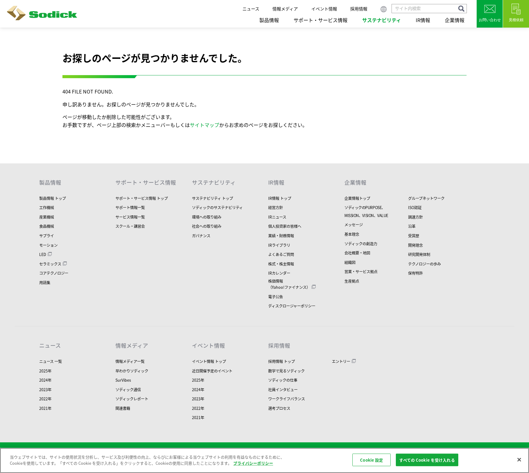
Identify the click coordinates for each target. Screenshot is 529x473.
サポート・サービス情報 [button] (320, 20)
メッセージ (353, 224)
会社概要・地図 (357, 253)
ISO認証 (415, 207)
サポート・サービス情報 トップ (141, 198)
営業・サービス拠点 (360, 271)
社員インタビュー (283, 389)
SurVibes (123, 380)
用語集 (44, 282)
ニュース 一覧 (50, 361)
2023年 (45, 389)
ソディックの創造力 (360, 243)
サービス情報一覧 (130, 217)
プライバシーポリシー (253, 463)
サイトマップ (204, 124)
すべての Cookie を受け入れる (427, 460)
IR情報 (276, 182)
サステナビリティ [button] (381, 20)
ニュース (250, 9)
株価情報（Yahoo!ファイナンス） (289, 284)
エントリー (341, 361)
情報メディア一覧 (129, 361)
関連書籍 (122, 408)
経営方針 (275, 207)
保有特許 (415, 273)
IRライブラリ (279, 245)
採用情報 (358, 9)
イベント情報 (324, 9)
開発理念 (415, 245)
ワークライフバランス (286, 399)
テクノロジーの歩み (424, 264)
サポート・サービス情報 (145, 182)
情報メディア (285, 9)
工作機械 (46, 207)
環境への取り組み (206, 217)
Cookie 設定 (371, 460)
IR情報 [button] (423, 20)
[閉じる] (519, 459)
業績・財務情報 (281, 235)
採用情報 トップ (281, 361)
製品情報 (50, 182)
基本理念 (351, 234)
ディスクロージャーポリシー (291, 306)
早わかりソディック (131, 371)
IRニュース (277, 217)
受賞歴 (413, 235)
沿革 (411, 226)
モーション (48, 245)
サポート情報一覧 (130, 207)
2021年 (45, 408)
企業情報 (355, 182)
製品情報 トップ (52, 198)
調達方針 (415, 217)
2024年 (45, 380)
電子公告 (275, 296)
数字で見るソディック (286, 371)
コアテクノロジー (53, 273)
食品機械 (46, 226)
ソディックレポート (131, 399)
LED (42, 254)
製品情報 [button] (269, 20)
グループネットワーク (426, 198)
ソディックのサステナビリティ (217, 207)
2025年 (45, 371)
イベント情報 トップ (209, 361)
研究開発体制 (419, 254)
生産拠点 (351, 281)
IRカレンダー (279, 273)
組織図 (349, 262)
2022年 (45, 399)
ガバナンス (201, 235)
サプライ (46, 235)
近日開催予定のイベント (212, 371)
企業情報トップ (357, 198)
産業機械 (46, 217)
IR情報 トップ (279, 198)
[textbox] (429, 8)
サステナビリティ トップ (212, 198)
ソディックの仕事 (282, 380)
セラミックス (50, 264)
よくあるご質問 (281, 254)
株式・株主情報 (281, 264)
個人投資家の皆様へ (284, 226)
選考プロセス (279, 408)
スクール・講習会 (130, 226)
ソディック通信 (128, 389)
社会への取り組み (206, 226)
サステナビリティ (214, 182)
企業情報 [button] (454, 20)
